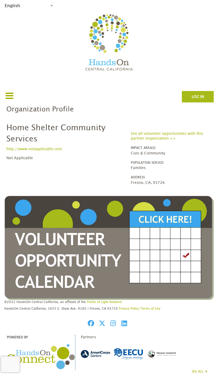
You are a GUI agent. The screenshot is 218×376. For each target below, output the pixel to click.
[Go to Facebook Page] (90, 323)
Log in (198, 97)
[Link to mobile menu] (9, 95)
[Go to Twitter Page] (101, 323)
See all (198, 371)
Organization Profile (40, 109)
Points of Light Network (104, 302)
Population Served (147, 162)
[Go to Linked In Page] (123, 323)
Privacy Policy (129, 308)
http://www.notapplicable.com (34, 149)
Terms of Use (150, 308)
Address (138, 177)
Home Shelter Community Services (56, 133)
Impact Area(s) (143, 147)
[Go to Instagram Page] (112, 323)
